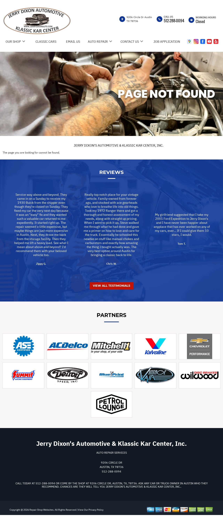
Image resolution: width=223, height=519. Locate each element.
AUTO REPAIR (98, 42)
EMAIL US (73, 42)
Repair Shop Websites (41, 509)
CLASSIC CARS (46, 42)
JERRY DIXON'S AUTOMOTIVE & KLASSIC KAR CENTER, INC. (118, 145)
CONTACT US (130, 42)
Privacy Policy (96, 509)
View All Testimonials (111, 285)
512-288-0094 (174, 20)
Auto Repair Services (111, 452)
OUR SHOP (13, 42)
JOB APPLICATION (166, 42)
